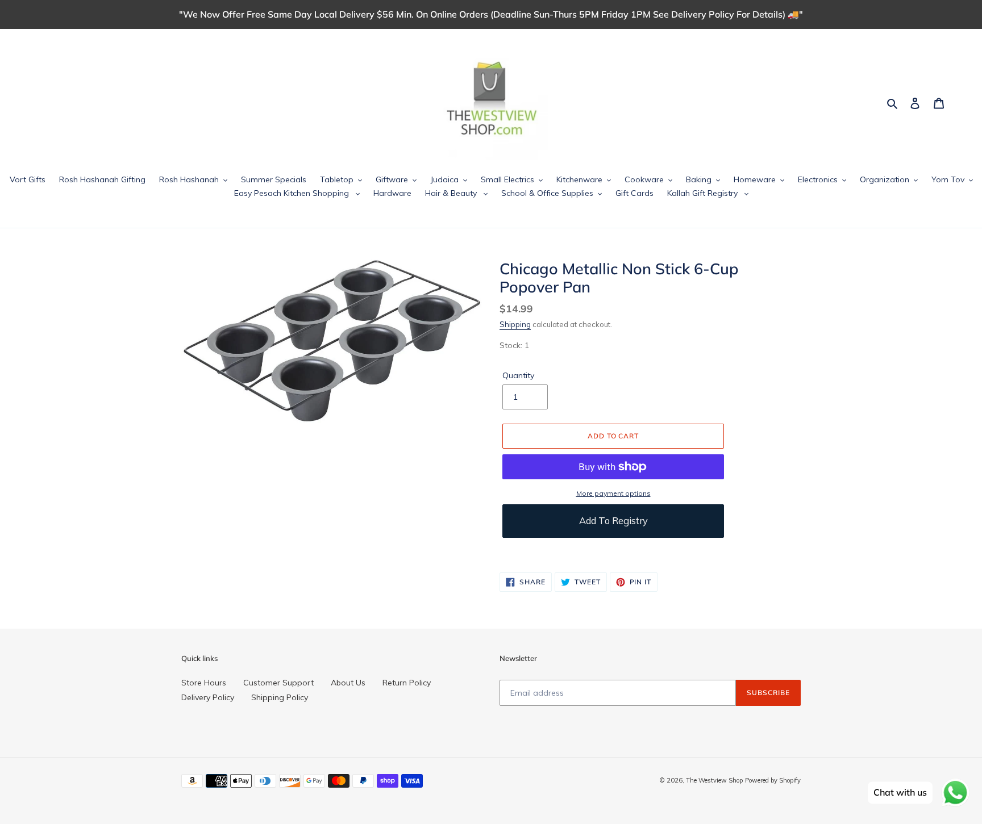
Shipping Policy (279, 697)
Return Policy (406, 682)
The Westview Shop (714, 780)
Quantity (518, 375)
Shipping (515, 324)
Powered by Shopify (773, 780)
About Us (348, 682)
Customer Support (278, 682)
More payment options (613, 493)
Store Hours (203, 682)
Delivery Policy (207, 697)
